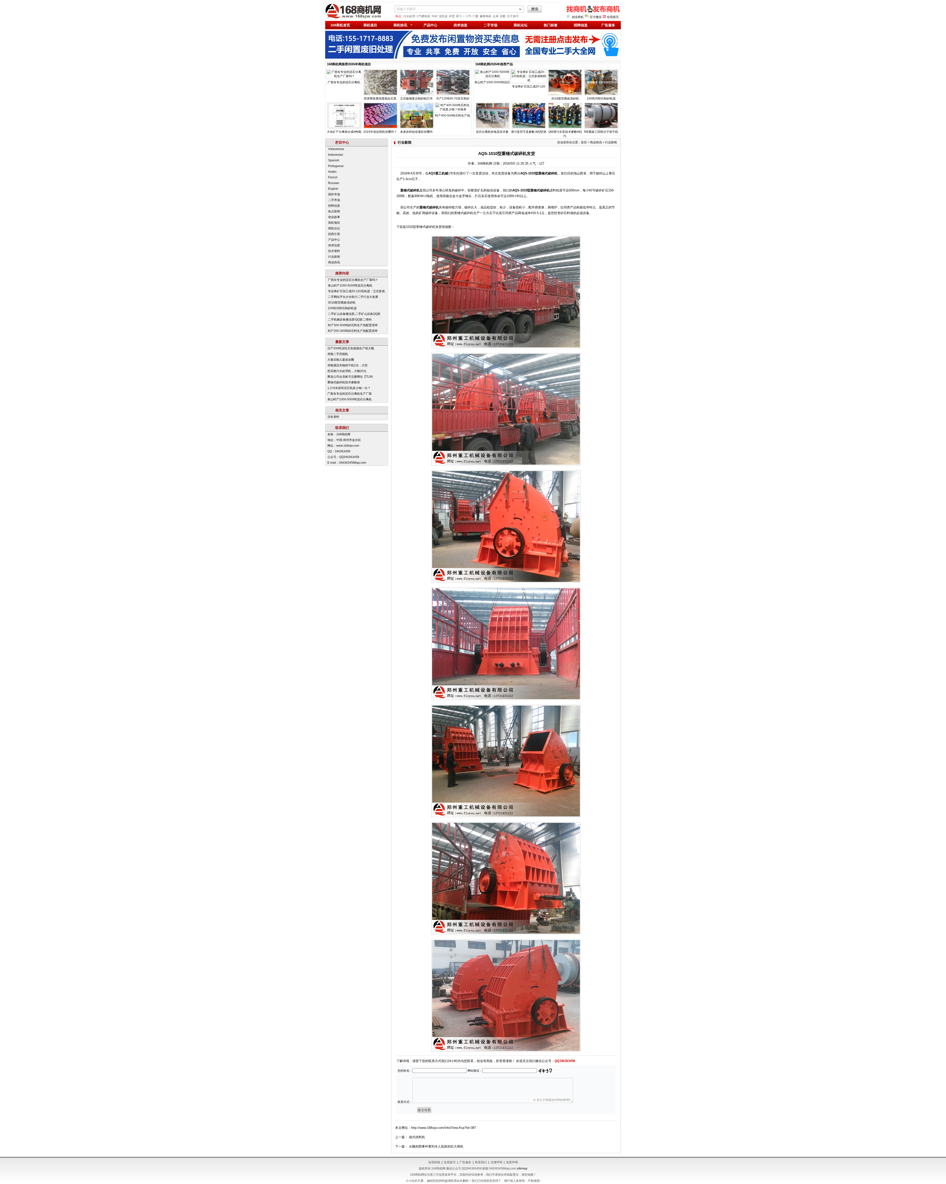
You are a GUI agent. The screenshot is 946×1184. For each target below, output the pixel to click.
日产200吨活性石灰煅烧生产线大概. (351, 348)
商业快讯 (334, 262)
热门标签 (550, 25)
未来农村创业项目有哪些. (416, 132)
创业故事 (334, 217)
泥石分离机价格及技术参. (492, 132)
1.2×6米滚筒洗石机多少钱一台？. (349, 388)
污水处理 (409, 16)
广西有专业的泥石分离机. (344, 82)
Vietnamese (336, 149)
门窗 (475, 16)
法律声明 (496, 1162)
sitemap (522, 1168)
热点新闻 (334, 211)
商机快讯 (400, 25)
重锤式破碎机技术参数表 (343, 382)
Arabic (332, 171)
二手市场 (490, 25)
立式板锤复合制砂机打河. (416, 98)
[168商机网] (356, 17)
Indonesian (335, 154)
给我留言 (613, 17)
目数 (503, 16)
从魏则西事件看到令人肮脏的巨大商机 (436, 1146)
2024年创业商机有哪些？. (380, 132)
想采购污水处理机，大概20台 (346, 371)
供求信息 (460, 25)
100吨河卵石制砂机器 (601, 98)
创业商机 (578, 17)
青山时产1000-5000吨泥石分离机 (350, 285)
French (333, 177)
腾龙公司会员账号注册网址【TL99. (350, 376)
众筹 (496, 16)
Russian (333, 183)
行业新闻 (334, 256)
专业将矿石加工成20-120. (529, 86)
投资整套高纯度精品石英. (380, 98)
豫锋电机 (485, 16)
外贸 (452, 16)
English (333, 188)
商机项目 (370, 25)
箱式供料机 (417, 1137)
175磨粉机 (423, 16)
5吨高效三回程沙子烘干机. (601, 132)
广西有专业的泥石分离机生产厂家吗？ (353, 280)
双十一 (460, 16)
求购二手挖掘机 (337, 354)
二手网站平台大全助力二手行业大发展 (353, 297)
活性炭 (443, 16)
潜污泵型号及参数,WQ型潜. (529, 132)
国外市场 (334, 194)
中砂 (435, 16)
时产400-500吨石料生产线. (453, 115)
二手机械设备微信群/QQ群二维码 (350, 319)
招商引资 (334, 234)
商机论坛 (520, 25)
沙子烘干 (513, 16)
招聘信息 (581, 25)
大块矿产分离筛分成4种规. (344, 132)
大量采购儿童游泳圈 (340, 359)
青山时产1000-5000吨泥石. (492, 82)
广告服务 (608, 25)
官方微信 (596, 17)
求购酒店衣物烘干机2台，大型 (347, 365)
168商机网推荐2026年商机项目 (349, 64)
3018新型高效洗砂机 (565, 98)
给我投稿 (434, 1162)
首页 (584, 142)
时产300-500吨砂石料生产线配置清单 (353, 325)
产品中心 (430, 25)
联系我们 (481, 1162)
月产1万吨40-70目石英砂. (453, 98)
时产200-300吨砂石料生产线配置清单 (353, 331)
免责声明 (512, 1162)
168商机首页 (340, 25)
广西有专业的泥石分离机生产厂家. (349, 393)
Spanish (333, 160)
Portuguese (336, 166)
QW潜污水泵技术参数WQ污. (565, 134)
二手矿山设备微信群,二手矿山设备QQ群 (354, 314)
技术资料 (334, 251)
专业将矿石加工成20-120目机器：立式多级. (357, 291)
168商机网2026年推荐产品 (494, 64)
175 (468, 16)
